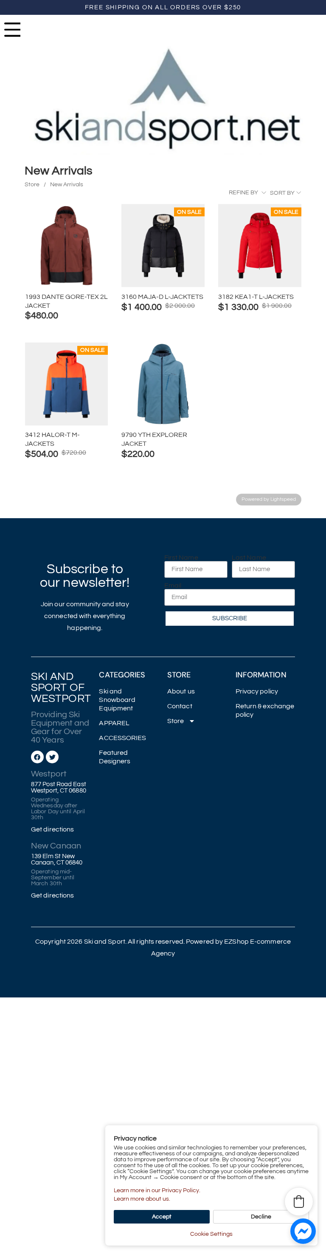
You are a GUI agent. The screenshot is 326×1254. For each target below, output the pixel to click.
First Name (181, 557)
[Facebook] (37, 757)
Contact (179, 706)
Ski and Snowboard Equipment (117, 700)
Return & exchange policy (265, 710)
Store (32, 185)
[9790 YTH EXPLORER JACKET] (163, 384)
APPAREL (114, 723)
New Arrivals (66, 185)
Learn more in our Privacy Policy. (157, 1190)
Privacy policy (257, 691)
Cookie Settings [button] (211, 1234)
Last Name (249, 557)
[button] (298, 1201)
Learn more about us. (142, 1199)
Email (173, 585)
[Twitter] (52, 757)
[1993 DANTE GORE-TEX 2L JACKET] (66, 245)
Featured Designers (114, 757)
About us (181, 691)
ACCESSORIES (122, 738)
